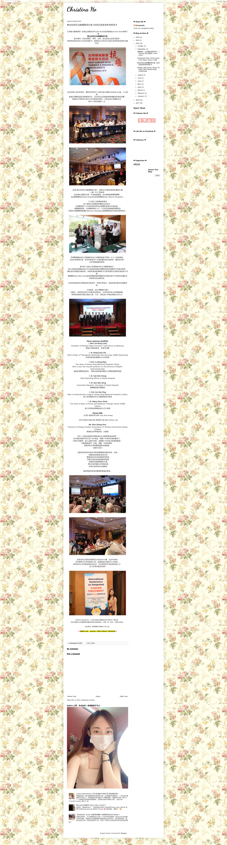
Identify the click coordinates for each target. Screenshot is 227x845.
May (140, 84)
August (140, 75)
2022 (138, 37)
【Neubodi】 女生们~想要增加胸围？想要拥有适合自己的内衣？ (98, 815)
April (140, 87)
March (140, 90)
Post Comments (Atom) (86, 700)
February (141, 93)
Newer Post (71, 696)
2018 (138, 100)
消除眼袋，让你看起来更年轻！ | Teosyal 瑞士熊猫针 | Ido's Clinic (148, 53)
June (140, 81)
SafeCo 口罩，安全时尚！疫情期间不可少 (83, 706)
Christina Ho (81, 9)
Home (98, 696)
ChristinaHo (140, 26)
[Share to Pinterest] (94, 643)
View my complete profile (143, 28)
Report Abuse (139, 108)
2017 (138, 103)
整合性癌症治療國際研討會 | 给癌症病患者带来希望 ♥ (148, 64)
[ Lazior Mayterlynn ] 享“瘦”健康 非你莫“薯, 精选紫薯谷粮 (97, 794)
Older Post (124, 696)
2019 (138, 43)
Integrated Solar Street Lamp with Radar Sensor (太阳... (148, 59)
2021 (138, 40)
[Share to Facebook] (92, 643)
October (141, 46)
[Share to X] (91, 643)
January (141, 96)
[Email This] (87, 643)
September (142, 49)
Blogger (124, 833)
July (140, 78)
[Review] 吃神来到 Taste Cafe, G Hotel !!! (91, 805)
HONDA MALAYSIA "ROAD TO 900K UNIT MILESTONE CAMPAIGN (148, 69)
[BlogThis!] (89, 643)
